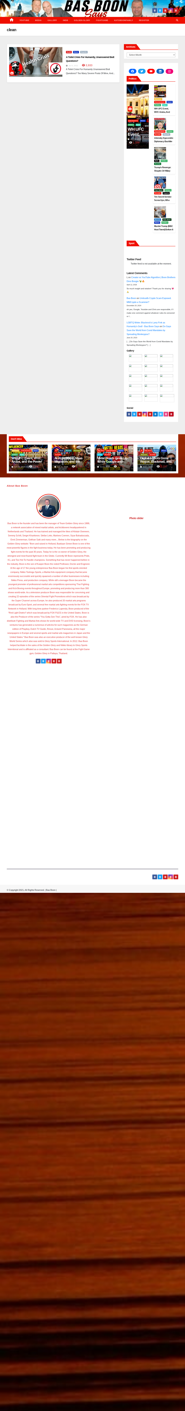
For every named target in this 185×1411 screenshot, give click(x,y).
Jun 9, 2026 (105, 467)
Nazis (61, 450)
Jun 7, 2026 (148, 467)
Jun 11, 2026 (62, 467)
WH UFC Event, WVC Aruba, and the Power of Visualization (27, 461)
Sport (138, 125)
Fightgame (102, 20)
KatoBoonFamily (123, 20)
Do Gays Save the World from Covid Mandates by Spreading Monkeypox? (149, 330)
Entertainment (133, 120)
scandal (157, 134)
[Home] (12, 20)
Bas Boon (131, 298)
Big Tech (101, 450)
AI (56, 450)
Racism (68, 450)
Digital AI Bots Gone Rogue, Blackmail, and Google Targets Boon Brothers (156, 463)
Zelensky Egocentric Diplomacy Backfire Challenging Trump (163, 141)
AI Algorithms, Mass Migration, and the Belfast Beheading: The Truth (70, 463)
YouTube (24, 20)
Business (132, 116)
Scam (100, 454)
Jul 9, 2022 (73, 66)
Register (144, 20)
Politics (131, 125)
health (69, 52)
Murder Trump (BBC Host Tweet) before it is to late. (163, 229)
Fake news (159, 190)
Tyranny (157, 164)
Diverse (157, 219)
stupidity (84, 52)
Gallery (52, 20)
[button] (177, 20)
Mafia (157, 161)
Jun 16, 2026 (136, 139)
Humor (76, 52)
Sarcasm (77, 450)
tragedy (166, 193)
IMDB (65, 20)
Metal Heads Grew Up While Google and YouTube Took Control (113, 461)
